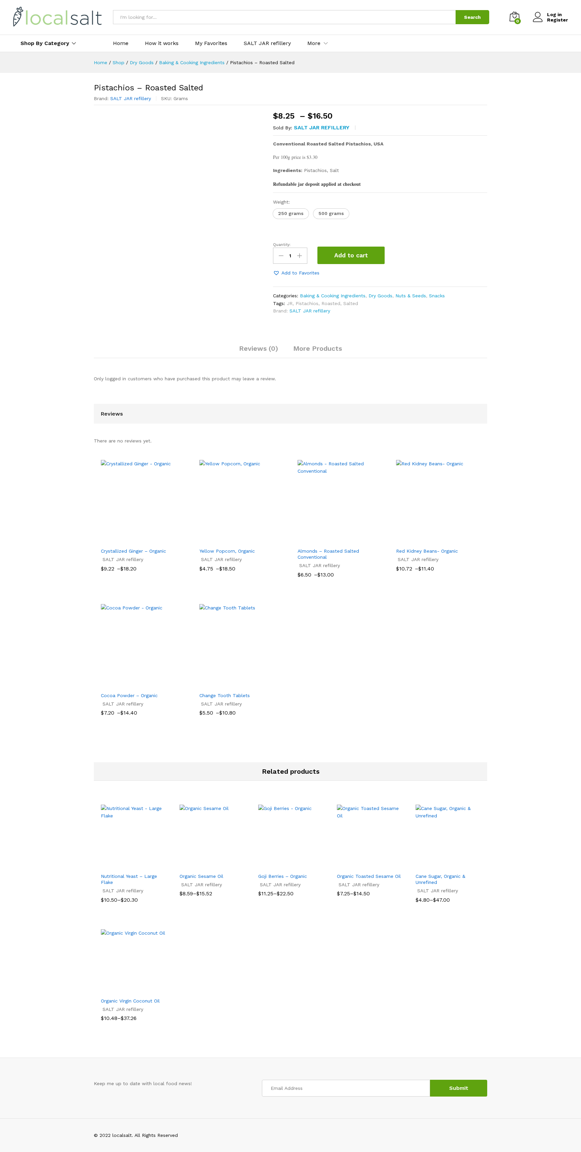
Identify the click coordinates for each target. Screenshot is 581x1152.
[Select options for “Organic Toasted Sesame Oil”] (361, 865)
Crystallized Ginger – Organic (133, 551)
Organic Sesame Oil (201, 876)
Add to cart (351, 255)
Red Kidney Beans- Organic (427, 551)
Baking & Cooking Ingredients (332, 295)
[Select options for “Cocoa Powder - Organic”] (135, 684)
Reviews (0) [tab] (258, 348)
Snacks (437, 295)
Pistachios (307, 303)
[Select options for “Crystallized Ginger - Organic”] (135, 540)
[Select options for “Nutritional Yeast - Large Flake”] (125, 865)
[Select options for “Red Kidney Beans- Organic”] (430, 540)
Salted (350, 303)
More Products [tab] (317, 348)
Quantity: (281, 245)
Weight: (281, 202)
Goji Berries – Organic (282, 876)
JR (290, 303)
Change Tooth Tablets (224, 695)
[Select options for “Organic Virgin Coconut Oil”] (125, 989)
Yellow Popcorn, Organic (227, 551)
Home (120, 43)
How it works (162, 43)
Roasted (330, 303)
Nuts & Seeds (410, 295)
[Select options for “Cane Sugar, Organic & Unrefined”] (440, 865)
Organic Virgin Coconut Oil (130, 1001)
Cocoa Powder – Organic (129, 695)
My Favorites (211, 43)
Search (472, 17)
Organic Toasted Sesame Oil (369, 876)
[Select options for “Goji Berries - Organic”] (282, 865)
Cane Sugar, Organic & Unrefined (440, 879)
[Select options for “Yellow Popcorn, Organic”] (233, 540)
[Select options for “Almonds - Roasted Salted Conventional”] (332, 540)
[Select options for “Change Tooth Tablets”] (233, 684)
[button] (291, 214)
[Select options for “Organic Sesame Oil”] (204, 865)
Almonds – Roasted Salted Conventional (328, 554)
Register (557, 20)
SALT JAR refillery (267, 43)
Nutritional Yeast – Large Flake (129, 879)
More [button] (313, 43)
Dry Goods (380, 295)
